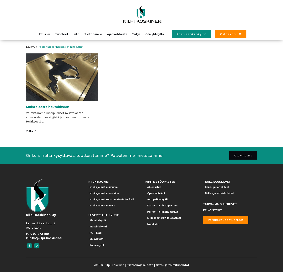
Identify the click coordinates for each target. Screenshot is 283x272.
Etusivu (30, 46)
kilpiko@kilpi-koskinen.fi (44, 238)
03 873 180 (41, 234)
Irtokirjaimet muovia (102, 205)
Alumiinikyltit (98, 220)
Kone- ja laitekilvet (217, 187)
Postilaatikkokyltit (191, 34)
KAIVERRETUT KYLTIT (103, 215)
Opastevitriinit (156, 193)
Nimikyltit (153, 224)
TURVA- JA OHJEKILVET (220, 204)
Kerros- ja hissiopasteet (162, 205)
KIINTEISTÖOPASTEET (161, 181)
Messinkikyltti (98, 226)
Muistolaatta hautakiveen (47, 107)
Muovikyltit (96, 238)
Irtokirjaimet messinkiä (104, 193)
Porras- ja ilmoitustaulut (162, 211)
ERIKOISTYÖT (212, 210)
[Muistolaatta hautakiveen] (62, 77)
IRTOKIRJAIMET (99, 181)
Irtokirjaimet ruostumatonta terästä (112, 199)
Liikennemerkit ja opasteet (164, 217)
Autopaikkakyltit (157, 199)
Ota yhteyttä (243, 155)
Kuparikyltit (97, 245)
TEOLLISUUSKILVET (217, 181)
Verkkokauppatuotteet (226, 220)
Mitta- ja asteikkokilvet (219, 193)
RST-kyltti (96, 232)
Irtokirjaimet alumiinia (104, 187)
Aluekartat (154, 187)
